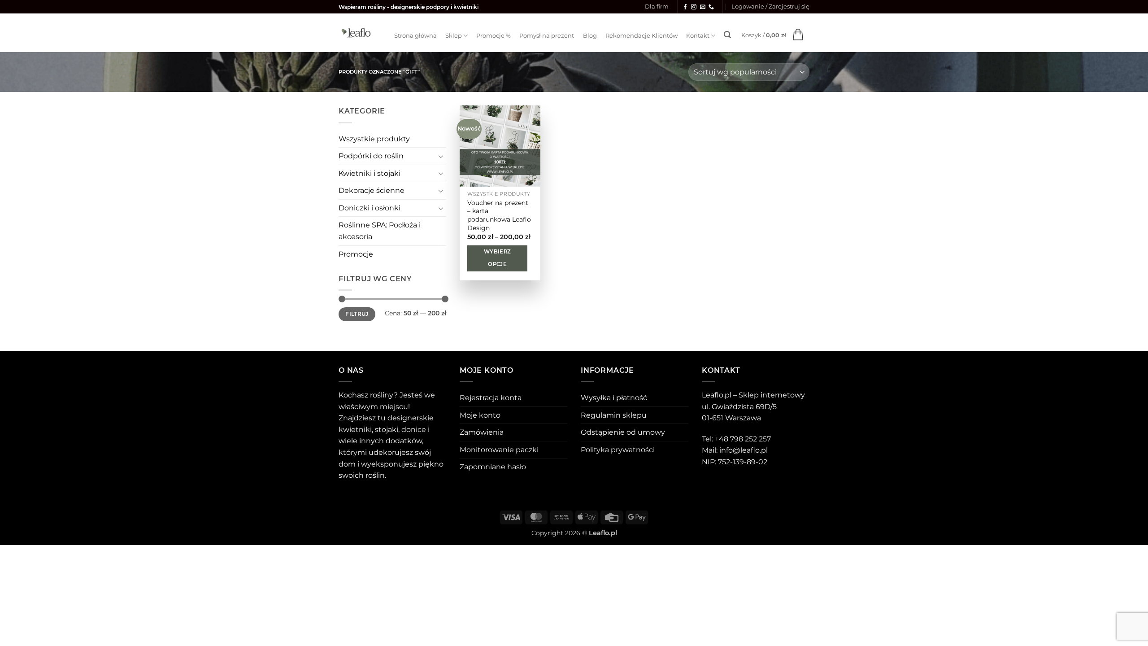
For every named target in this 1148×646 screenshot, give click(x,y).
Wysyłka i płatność (614, 397)
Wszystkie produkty (374, 139)
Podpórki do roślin (371, 156)
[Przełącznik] (440, 156)
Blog (590, 35)
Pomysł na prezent (546, 35)
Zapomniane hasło (493, 467)
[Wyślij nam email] (702, 7)
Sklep (453, 35)
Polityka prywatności (618, 449)
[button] (770, 6)
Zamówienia (482, 432)
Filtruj (357, 313)
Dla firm (657, 6)
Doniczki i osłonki (369, 208)
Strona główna (415, 35)
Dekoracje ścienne (371, 190)
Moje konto (480, 415)
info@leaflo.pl (743, 450)
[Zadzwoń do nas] (711, 7)
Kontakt (697, 35)
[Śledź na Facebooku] (685, 7)
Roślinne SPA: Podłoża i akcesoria (380, 231)
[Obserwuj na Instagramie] (693, 7)
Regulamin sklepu (614, 415)
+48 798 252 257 (743, 439)
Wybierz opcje (497, 258)
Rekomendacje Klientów (641, 35)
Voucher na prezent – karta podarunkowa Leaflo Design (499, 215)
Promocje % (493, 35)
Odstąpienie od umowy (623, 432)
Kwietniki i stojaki (369, 173)
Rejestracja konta (491, 397)
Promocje (356, 254)
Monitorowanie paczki (499, 449)
